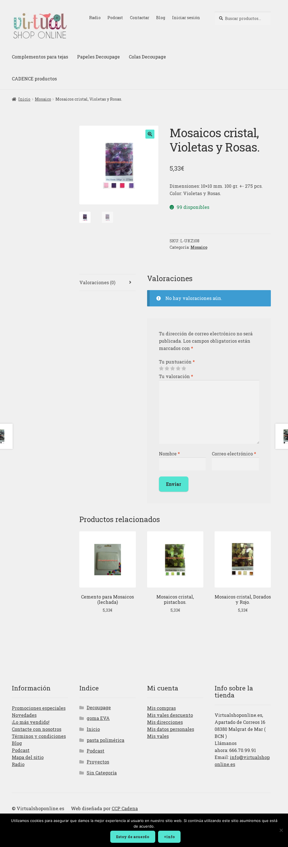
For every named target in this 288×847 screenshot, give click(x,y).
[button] (149, 134)
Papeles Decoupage (98, 57)
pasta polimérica (105, 740)
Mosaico (43, 99)
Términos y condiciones (39, 736)
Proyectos (98, 762)
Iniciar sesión (186, 17)
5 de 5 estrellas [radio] (183, 368)
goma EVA (98, 718)
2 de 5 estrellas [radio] (167, 368)
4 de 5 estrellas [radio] (178, 368)
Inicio (24, 99)
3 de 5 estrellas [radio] (172, 368)
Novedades (24, 715)
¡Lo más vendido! (31, 722)
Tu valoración (176, 376)
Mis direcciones (165, 722)
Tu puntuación (177, 362)
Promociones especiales (39, 708)
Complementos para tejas (40, 57)
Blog (160, 17)
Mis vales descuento (170, 715)
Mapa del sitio (28, 757)
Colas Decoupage (147, 57)
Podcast (115, 17)
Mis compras (161, 708)
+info (169, 836)
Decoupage (99, 707)
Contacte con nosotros (36, 729)
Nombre (169, 454)
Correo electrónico (234, 454)
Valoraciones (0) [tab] (97, 282)
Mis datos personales (170, 729)
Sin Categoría (102, 773)
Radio (95, 17)
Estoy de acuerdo (132, 836)
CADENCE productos (34, 79)
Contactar (139, 17)
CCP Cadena (125, 808)
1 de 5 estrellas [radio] (161, 368)
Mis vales (158, 736)
